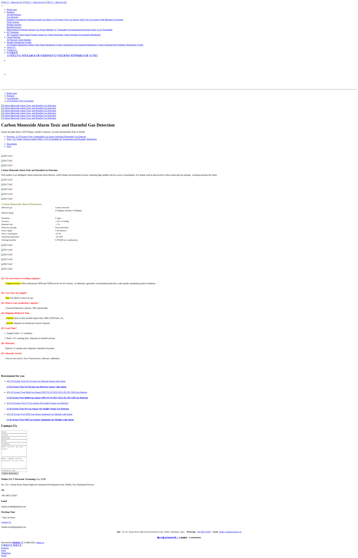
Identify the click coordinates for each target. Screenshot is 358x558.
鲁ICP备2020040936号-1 (168, 538)
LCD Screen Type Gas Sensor (20, 101)
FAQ (9, 146)
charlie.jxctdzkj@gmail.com (230, 532)
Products (10, 96)
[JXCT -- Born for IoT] (179, 2)
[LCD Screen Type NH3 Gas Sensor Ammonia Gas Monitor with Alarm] (39, 414)
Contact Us (6, 522)
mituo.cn (40, 542)
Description (12, 144)
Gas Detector (12, 98)
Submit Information (10, 473)
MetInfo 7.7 (17, 542)
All (8, 14)
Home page (12, 9)
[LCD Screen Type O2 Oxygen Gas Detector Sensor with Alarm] (36, 381)
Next (52, 139)
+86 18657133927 (204, 532)
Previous (46, 136)
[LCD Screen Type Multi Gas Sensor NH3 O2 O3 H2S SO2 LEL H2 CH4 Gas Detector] (47, 392)
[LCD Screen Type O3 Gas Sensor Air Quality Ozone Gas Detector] (37, 403)
